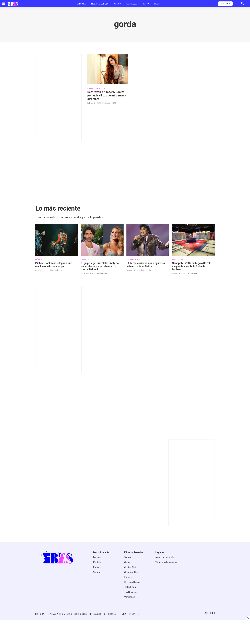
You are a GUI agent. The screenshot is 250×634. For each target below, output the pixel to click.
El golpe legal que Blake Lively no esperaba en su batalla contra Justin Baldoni (100, 266)
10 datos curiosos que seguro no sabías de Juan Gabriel (145, 264)
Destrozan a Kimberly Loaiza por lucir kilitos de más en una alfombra (106, 95)
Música (117, 3)
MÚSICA (38, 259)
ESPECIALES (177, 259)
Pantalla (131, 3)
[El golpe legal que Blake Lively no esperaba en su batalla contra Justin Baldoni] (102, 240)
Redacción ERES (109, 103)
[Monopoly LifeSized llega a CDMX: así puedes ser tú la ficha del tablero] (193, 240)
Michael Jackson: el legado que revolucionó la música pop (53, 264)
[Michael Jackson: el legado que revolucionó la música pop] (56, 240)
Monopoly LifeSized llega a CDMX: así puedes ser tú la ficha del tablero (191, 266)
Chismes (81, 3)
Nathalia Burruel (56, 270)
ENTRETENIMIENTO (96, 88)
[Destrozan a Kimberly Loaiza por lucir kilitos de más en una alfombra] (107, 69)
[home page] (12, 3)
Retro (145, 3)
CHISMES (85, 259)
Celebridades (133, 259)
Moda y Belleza (99, 3)
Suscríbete (225, 3)
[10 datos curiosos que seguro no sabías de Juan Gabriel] (147, 240)
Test (156, 3)
